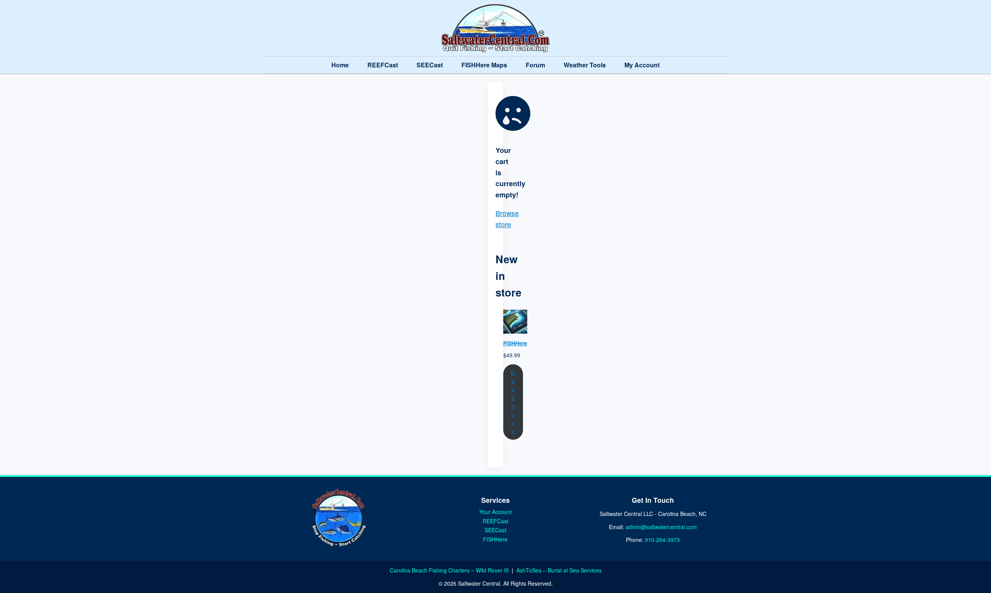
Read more (513, 402)
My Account (642, 64)
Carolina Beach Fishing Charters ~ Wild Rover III (450, 570)
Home (340, 64)
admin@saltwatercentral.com (661, 527)
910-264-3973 (662, 539)
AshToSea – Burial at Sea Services (559, 570)
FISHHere (495, 539)
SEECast (430, 64)
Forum (535, 64)
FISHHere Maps (484, 64)
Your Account (495, 512)
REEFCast (382, 64)
